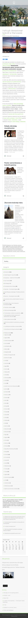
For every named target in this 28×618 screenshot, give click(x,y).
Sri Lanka (6, 457)
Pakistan (6, 443)
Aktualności (8, 245)
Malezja (6, 420)
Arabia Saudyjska (8, 340)
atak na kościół (14, 246)
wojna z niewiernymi (21, 251)
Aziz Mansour (16, 36)
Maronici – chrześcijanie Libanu (10, 296)
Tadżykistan (7, 466)
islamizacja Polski (13, 247)
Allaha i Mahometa (12, 120)
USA (5, 480)
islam (4, 247)
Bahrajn (6, 349)
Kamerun (7, 394)
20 (13, 547)
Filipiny (6, 372)
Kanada (6, 397)
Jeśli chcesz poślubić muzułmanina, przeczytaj (14, 322)
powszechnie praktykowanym (10, 70)
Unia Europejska (8, 477)
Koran (18, 247)
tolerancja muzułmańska (7, 251)
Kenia (6, 403)
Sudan (6, 460)
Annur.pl (14, 15)
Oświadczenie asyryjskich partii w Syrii (12, 533)
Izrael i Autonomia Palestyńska (11, 386)
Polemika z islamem (17, 245)
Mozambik (7, 431)
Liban (6, 414)
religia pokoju (10, 250)
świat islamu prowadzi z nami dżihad (13, 118)
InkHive (12, 615)
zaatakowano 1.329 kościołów (10, 74)
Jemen (6, 389)
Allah (10, 246)
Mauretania (7, 428)
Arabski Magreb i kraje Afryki (10, 275)
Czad (6, 360)
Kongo (6, 406)
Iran (12, 245)
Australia (6, 343)
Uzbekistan (7, 483)
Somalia (6, 454)
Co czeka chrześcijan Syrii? (9, 526)
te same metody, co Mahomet (18, 121)
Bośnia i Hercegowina (9, 354)
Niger (6, 434)
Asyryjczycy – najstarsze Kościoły (11, 277)
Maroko (6, 426)
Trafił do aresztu (12, 88)
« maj (4, 551)
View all (5, 585)
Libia (6, 417)
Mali (5, 423)
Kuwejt (6, 411)
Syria (6, 463)
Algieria (6, 337)
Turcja (6, 471)
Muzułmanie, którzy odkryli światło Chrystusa (14, 299)
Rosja (6, 451)
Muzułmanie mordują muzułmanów (12, 329)
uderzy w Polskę (6, 65)
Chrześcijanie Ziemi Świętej (9, 286)
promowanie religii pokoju (9, 64)
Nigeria (6, 437)
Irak (5, 380)
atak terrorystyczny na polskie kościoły (12, 81)
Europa (22, 246)
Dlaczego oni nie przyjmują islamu (11, 592)
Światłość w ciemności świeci (10, 607)
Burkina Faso (7, 357)
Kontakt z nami (7, 595)
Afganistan (7, 334)
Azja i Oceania (7, 280)
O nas (5, 604)
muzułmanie (9, 248)
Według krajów (7, 332)
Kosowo (6, 409)
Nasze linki (6, 598)
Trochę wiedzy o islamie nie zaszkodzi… (12, 313)
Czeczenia (7, 363)
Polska (4, 246)
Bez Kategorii (7, 283)
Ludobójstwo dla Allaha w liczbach (12, 326)
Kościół (21, 247)
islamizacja (7, 247)
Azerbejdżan (7, 346)
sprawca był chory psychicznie (16, 114)
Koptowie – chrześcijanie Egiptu (11, 289)
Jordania (6, 391)
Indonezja (7, 377)
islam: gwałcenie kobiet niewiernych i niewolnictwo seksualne (12, 316)
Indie (6, 374)
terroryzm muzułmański (18, 250)
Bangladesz (7, 352)
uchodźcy (15, 251)
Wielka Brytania (8, 485)
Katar (6, 400)
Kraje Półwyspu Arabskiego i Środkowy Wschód (14, 292)
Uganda (6, 474)
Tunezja (6, 468)
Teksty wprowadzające (9, 310)
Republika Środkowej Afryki (10, 448)
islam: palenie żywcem (9, 319)
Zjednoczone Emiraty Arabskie (11, 488)
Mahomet (4, 248)
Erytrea (6, 369)
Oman (6, 440)
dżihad (19, 246)
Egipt (6, 366)
